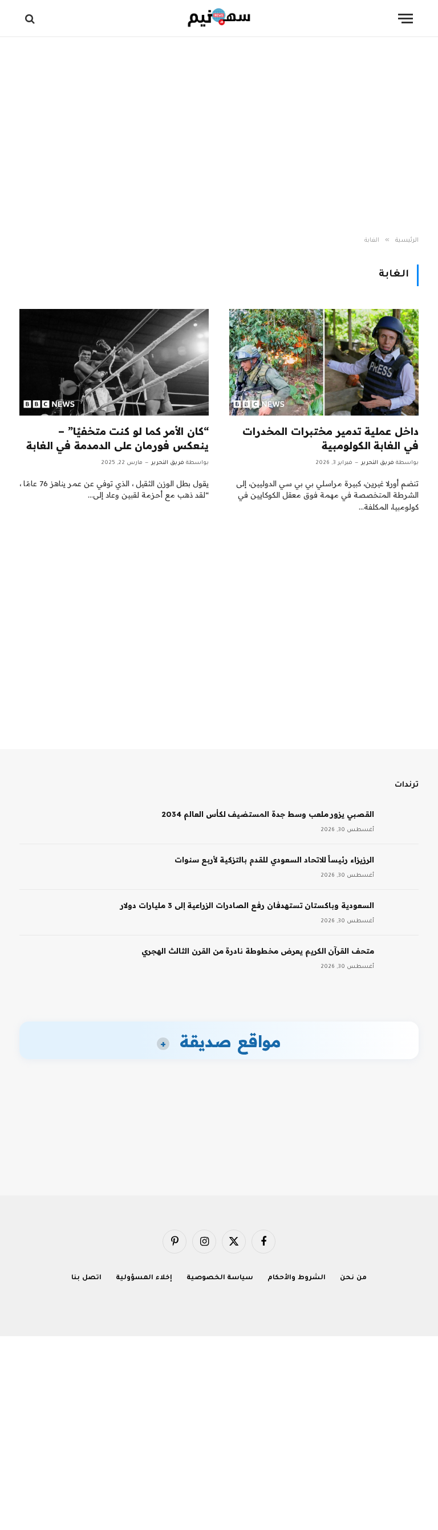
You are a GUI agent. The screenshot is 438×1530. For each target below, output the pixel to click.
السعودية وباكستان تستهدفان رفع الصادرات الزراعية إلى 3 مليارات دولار (247, 905)
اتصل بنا (86, 1278)
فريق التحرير (377, 463)
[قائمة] (405, 18)
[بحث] (31, 18)
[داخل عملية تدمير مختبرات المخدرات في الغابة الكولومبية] (324, 362)
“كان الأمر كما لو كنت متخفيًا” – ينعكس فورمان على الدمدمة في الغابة (117, 438)
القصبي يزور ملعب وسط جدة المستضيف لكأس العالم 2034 (268, 814)
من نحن (353, 1278)
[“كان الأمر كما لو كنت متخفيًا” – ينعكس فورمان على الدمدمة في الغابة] (114, 362)
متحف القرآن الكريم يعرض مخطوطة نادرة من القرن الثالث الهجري (257, 950)
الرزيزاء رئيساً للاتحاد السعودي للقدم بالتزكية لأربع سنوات (274, 859)
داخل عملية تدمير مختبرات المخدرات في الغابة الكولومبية (330, 438)
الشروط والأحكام (296, 1278)
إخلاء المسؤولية (144, 1278)
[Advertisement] (219, 137)
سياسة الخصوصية (220, 1278)
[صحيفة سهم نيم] (219, 18)
